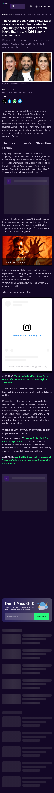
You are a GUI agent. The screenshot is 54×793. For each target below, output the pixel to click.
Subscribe (41, 616)
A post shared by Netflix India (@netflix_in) (27, 366)
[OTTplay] (6, 6)
